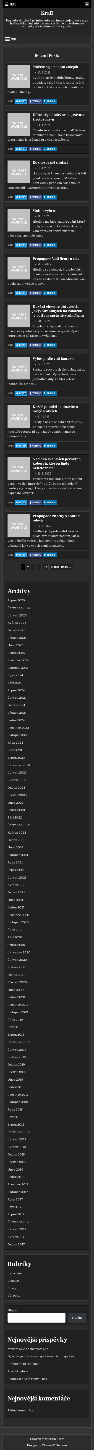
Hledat (12, 1310)
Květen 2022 (17, 832)
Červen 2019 (17, 1049)
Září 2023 (15, 750)
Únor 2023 (16, 802)
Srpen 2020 (16, 945)
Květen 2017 (17, 1237)
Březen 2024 (17, 712)
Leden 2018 (16, 1177)
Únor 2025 (16, 645)
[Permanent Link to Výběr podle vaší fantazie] (19, 368)
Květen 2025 (17, 622)
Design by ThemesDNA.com (47, 1445)
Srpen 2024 (16, 690)
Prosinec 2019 (18, 1004)
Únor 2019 (15, 1079)
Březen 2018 (17, 1162)
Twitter (23, 101)
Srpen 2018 (16, 1124)
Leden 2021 (16, 907)
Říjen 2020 (16, 930)
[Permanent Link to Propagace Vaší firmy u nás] (19, 268)
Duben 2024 (16, 705)
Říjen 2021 (15, 862)
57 (45, 566)
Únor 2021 (15, 900)
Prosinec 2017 (18, 1184)
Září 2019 (14, 1027)
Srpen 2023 (16, 757)
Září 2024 (15, 682)
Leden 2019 (16, 1087)
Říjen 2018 (15, 1109)
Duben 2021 (16, 892)
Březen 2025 (17, 637)
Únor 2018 (15, 1169)
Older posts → (61, 566)
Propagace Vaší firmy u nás (56, 258)
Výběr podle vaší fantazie (53, 358)
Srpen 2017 (16, 1214)
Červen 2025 (17, 615)
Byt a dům (15, 1273)
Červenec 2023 (19, 765)
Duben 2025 (16, 630)
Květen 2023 (17, 780)
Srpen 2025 (16, 600)
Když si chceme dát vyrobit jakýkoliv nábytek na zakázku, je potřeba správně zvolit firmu (58, 311)
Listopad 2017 (18, 1192)
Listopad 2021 (18, 855)
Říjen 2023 (15, 742)
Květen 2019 (17, 1057)
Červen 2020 (17, 959)
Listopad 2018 (18, 1102)
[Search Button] (87, 4)
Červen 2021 (17, 877)
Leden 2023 (16, 810)
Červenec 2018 (19, 1132)
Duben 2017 (16, 1244)
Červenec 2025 (19, 608)
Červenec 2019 (19, 1042)
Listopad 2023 (18, 735)
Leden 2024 (16, 720)
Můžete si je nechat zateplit (55, 67)
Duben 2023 (16, 787)
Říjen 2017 (15, 1199)
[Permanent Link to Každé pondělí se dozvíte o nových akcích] (19, 416)
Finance (13, 1280)
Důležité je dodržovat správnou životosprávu (59, 117)
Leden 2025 (16, 653)
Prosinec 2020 (18, 915)
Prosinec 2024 (18, 660)
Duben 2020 (17, 974)
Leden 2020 (16, 997)
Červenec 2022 (19, 825)
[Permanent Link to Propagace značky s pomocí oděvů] (19, 525)
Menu (13, 4)
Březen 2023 (17, 795)
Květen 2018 (17, 1147)
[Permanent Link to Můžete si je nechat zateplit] (19, 76)
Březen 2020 (17, 982)
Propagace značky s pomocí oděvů (57, 518)
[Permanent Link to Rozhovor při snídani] (19, 172)
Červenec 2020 (19, 952)
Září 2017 (14, 1207)
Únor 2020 (16, 990)
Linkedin (52, 101)
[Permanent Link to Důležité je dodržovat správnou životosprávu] (19, 124)
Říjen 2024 (15, 675)
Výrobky (14, 1295)
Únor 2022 (16, 847)
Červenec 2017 (19, 1222)
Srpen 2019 (16, 1034)
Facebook (37, 101)
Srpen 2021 (16, 870)
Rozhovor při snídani (50, 162)
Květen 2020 (17, 967)
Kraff (47, 13)
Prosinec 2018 (18, 1094)
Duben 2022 (16, 840)
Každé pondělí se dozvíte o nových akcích (55, 409)
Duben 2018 (16, 1154)
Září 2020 (15, 937)
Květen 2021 (17, 885)
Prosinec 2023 (18, 727)
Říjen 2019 (15, 1019)
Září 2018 (14, 1117)
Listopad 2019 (18, 1012)
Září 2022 (15, 817)
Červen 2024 (17, 697)
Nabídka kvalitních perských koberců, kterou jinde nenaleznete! (57, 463)
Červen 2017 (17, 1229)
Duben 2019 (16, 1064)
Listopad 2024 (18, 667)
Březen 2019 (17, 1072)
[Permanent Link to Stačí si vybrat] (19, 220)
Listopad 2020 (18, 922)
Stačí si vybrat (44, 210)
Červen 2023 (17, 772)
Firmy (12, 1288)
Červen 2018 (17, 1139)
